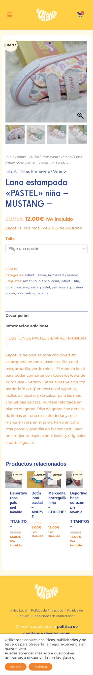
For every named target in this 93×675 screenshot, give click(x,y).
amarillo (30, 281)
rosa (20, 293)
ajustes (68, 657)
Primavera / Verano (56, 157)
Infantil (23, 157)
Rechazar (40, 667)
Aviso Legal (19, 610)
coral (55, 281)
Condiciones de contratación (54, 616)
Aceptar (16, 667)
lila (76, 281)
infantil (66, 281)
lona (9, 287)
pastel (45, 287)
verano (42, 293)
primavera (60, 287)
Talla (10, 239)
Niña (35, 157)
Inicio (9, 157)
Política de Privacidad (47, 610)
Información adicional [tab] (26, 326)
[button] (81, 84)
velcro (30, 293)
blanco (44, 281)
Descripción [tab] (17, 315)
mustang (21, 287)
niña (34, 287)
